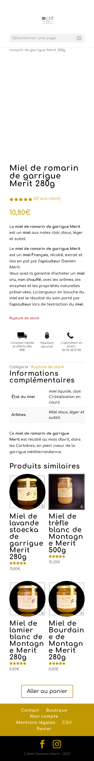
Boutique (56, 710)
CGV (67, 722)
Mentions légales (35, 722)
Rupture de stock (47, 367)
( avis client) (47, 199)
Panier (44, 729)
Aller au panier (47, 691)
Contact (30, 710)
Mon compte (44, 716)
